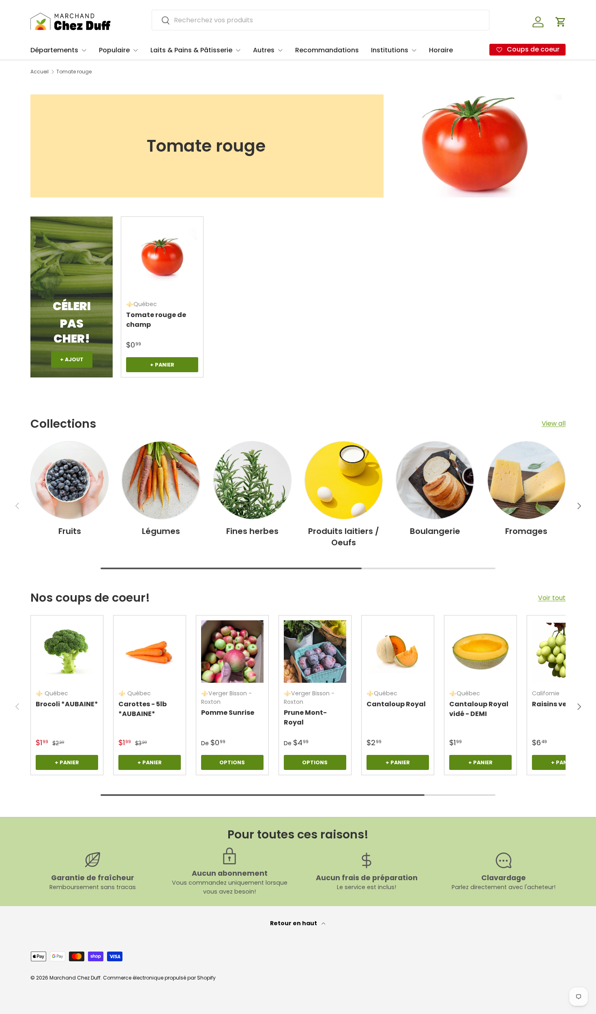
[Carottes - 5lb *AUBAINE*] (149, 651)
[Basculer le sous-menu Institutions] (414, 50)
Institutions (389, 50)
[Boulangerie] (435, 480)
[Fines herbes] (252, 480)
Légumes (161, 531)
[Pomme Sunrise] (232, 651)
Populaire (114, 50)
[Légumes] (160, 480)
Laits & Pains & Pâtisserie (191, 50)
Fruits (69, 531)
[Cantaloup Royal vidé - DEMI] (480, 651)
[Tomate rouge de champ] (162, 258)
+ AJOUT (72, 359)
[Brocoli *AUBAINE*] (67, 651)
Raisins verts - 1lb (561, 704)
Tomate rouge (74, 71)
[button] (561, 22)
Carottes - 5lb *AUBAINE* (142, 708)
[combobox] (320, 20)
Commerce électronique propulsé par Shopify (159, 977)
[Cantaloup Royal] (398, 651)
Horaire (441, 50)
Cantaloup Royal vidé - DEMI (478, 708)
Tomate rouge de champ (156, 319)
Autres (263, 50)
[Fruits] (69, 480)
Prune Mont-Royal (305, 717)
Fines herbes (252, 531)
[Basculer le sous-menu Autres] (280, 50)
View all (554, 423)
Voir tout (552, 597)
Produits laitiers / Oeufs (343, 536)
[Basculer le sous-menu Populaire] (135, 50)
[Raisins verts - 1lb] (563, 651)
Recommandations (327, 50)
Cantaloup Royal (396, 704)
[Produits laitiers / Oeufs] (343, 480)
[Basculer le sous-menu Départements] (84, 50)
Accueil (39, 71)
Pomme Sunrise (227, 712)
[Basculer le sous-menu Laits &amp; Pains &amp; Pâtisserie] (238, 50)
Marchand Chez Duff (75, 977)
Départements (54, 50)
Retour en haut (294, 923)
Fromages (526, 531)
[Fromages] (526, 480)
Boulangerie (435, 531)
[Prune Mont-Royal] (315, 651)
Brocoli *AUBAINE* (67, 704)
